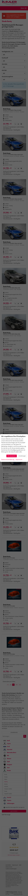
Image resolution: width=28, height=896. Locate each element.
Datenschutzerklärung (7, 459)
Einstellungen (22, 456)
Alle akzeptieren (11, 456)
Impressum (19, 459)
